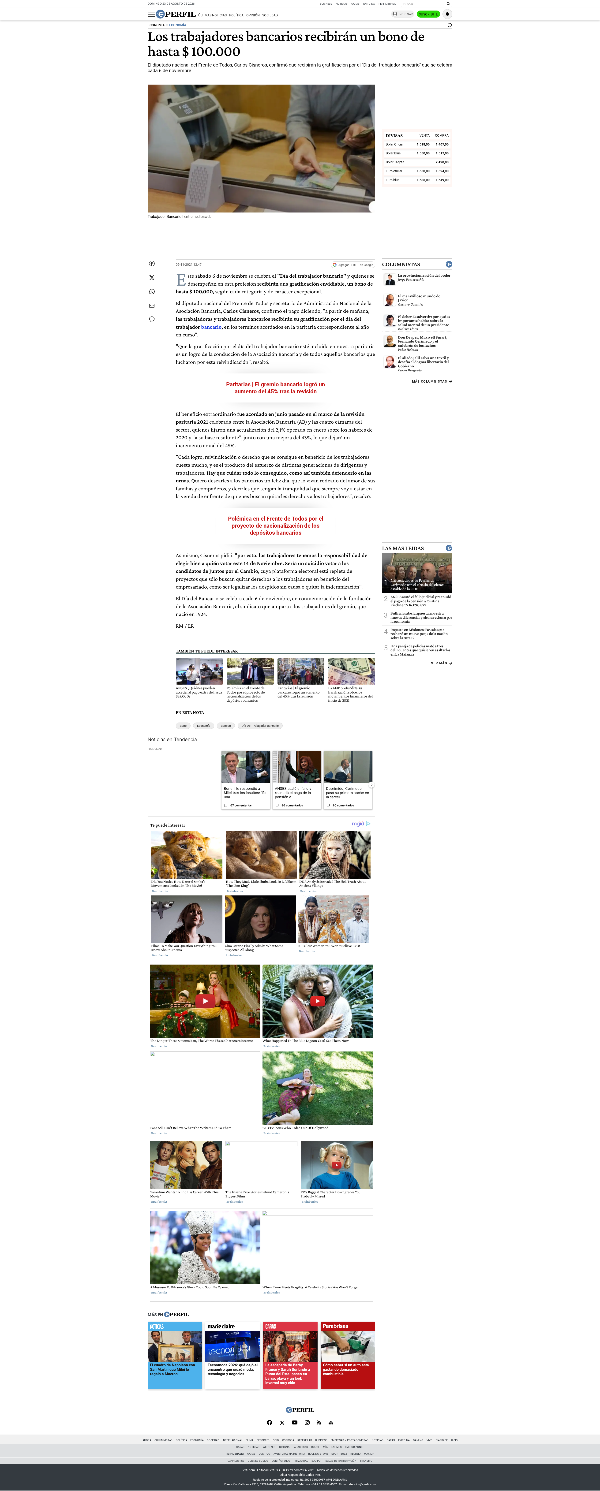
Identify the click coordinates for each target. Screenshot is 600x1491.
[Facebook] (269, 1423)
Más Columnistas (429, 381)
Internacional (232, 1440)
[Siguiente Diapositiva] (371, 785)
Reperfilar (304, 1440)
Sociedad (270, 15)
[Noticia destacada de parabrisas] (348, 1327)
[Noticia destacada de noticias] (175, 1327)
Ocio (276, 1440)
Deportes (263, 1440)
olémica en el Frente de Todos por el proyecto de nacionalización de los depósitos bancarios (277, 525)
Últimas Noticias (212, 15)
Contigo (264, 1453)
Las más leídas (403, 548)
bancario (211, 327)
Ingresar (405, 14)
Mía (325, 1447)
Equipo (316, 1460)
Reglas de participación (340, 1460)
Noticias (342, 3)
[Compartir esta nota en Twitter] (152, 277)
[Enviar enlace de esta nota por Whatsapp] (152, 291)
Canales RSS (236, 1460)
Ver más (439, 663)
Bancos (226, 725)
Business (326, 3)
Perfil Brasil (387, 3)
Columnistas (401, 264)
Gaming (418, 1440)
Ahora (146, 1440)
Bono (183, 725)
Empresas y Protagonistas (349, 1440)
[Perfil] (176, 1315)
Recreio (355, 1453)
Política (236, 15)
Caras (355, 3)
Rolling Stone (318, 1453)
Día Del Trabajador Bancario (260, 725)
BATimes (336, 1447)
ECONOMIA (156, 25)
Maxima (369, 1453)
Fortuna (283, 1447)
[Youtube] (294, 1422)
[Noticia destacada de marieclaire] (232, 1327)
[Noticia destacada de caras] (290, 1327)
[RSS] (319, 1422)
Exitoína (369, 3)
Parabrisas (300, 1447)
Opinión (253, 15)
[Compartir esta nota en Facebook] (152, 263)
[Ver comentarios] (448, 26)
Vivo (429, 1440)
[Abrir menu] (151, 14)
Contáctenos (281, 1460)
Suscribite (428, 14)
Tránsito (366, 1460)
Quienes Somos (258, 1460)
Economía (203, 725)
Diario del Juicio (447, 1440)
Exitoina (404, 1440)
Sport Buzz (339, 1453)
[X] (282, 1423)
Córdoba (288, 1440)
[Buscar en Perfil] (448, 4)
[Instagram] (307, 1423)
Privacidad (301, 1460)
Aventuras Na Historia (289, 1453)
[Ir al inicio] (176, 14)
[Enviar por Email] (152, 306)
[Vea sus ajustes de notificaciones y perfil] (447, 14)
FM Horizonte (354, 1447)
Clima (249, 1440)
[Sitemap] (331, 1423)
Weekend (268, 1447)
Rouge (315, 1447)
